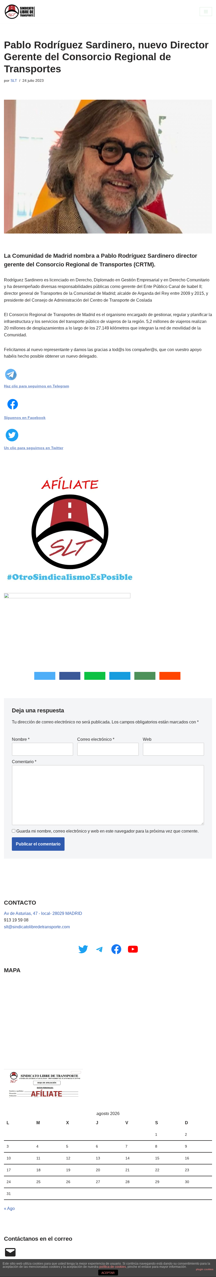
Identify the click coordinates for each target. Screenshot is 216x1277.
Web (147, 739)
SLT (14, 80)
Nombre (21, 739)
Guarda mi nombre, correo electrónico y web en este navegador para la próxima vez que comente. (107, 831)
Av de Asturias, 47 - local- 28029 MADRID (43, 913)
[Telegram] (100, 949)
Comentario (24, 761)
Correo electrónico (95, 739)
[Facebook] (116, 949)
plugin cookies (204, 1269)
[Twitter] (83, 949)
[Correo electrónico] (10, 1252)
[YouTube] (133, 949)
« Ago (9, 1208)
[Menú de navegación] (206, 11)
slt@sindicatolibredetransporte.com (37, 927)
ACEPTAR (108, 1272)
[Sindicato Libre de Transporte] (20, 12)
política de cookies (112, 1267)
